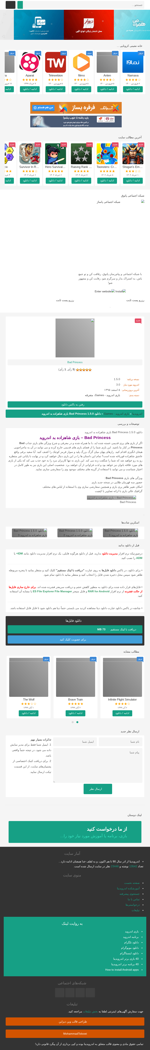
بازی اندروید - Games (107, 395)
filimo (81, 75)
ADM (139, 558)
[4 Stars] (80, 369)
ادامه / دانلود (133, 89)
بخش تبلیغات (90, 1011)
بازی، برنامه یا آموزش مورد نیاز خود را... (93, 832)
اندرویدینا (137, 413)
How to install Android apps (122, 969)
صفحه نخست (132, 882)
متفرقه (89, 395)
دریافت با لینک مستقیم (117, 629)
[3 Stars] (83, 369)
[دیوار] (75, 25)
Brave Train (75, 699)
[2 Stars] (86, 369)
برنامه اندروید (131, 936)
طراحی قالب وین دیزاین (73, 1021)
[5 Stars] (77, 369)
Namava (133, 75)
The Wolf (28, 699)
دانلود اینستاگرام (129, 953)
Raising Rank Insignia (85, 166)
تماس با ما (134, 899)
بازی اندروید (132, 931)
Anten (107, 75)
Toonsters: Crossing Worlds (114, 166)
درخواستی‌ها (133, 904)
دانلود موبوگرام (130, 947)
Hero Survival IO (55, 166)
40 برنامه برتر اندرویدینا (125, 964)
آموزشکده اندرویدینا (128, 888)
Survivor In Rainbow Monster (37, 166)
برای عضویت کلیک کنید (73, 639)
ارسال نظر (96, 788)
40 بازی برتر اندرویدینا (126, 958)
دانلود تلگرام (131, 942)
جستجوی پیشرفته (130, 893)
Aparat (30, 75)
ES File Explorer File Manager (52, 591)
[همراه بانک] (25, 25)
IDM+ (19, 553)
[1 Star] (90, 369)
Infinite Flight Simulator (122, 699)
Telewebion (56, 75)
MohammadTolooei (75, 1033)
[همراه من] (125, 25)
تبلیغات (136, 910)
